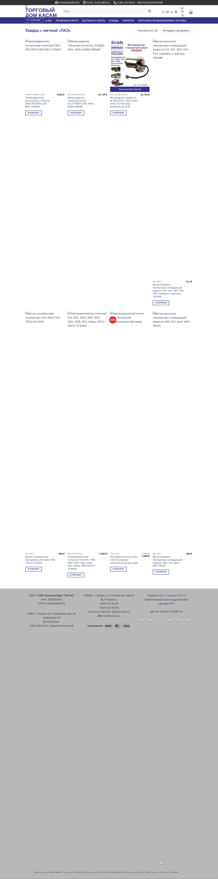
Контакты (128, 20)
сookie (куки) (54, 872)
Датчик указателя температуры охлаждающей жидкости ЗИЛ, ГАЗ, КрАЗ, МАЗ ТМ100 (167, 561)
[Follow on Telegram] (176, 12)
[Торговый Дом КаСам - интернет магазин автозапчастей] (41, 11)
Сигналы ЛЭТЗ (175, 595)
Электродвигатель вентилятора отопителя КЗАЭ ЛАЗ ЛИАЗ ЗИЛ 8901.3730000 (37, 102)
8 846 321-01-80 (109, 603)
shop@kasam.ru (110, 616)
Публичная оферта (67, 20)
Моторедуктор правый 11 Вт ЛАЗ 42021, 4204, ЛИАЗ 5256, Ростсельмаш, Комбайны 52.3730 (124, 102)
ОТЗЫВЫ (114, 20)
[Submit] (149, 11)
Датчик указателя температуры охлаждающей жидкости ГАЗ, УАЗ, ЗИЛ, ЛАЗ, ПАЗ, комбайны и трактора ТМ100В (168, 290)
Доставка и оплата (93, 20)
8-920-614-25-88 (109, 607)
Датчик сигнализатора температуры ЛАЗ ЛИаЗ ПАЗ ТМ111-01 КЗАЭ (40, 559)
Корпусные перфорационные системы (162, 20)
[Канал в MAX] (182, 12)
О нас (48, 20)
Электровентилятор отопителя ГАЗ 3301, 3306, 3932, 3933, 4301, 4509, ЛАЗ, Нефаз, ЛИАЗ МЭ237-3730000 (82, 562)
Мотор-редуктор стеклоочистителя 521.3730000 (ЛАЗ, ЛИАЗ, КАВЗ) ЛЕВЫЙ (81, 102)
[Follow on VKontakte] (171, 12)
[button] (191, 12)
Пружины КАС (155, 595)
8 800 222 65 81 (39, 625)
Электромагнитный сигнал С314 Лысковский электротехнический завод (124, 559)
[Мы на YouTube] (167, 12)
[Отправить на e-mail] (163, 12)
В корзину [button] (33, 113)
